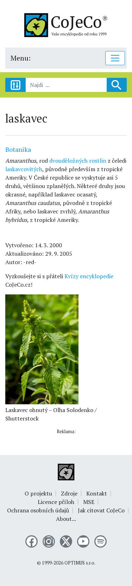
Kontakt (96, 493)
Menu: (21, 58)
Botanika (18, 149)
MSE (88, 502)
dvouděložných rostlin (77, 160)
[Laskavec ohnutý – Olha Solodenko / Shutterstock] (41, 349)
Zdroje (69, 493)
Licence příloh (56, 502)
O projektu (38, 493)
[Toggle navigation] (115, 58)
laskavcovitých (23, 169)
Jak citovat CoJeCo (101, 510)
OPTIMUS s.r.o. (79, 563)
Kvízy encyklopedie (88, 276)
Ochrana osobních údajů (38, 510)
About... (66, 519)
